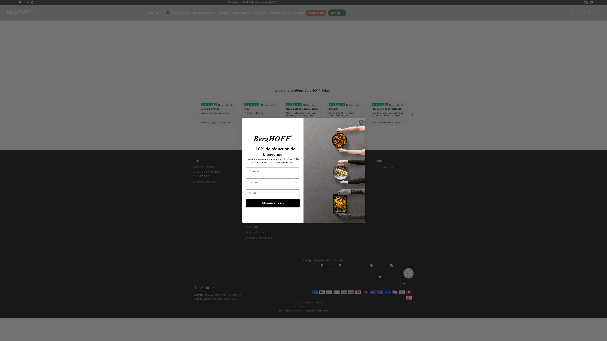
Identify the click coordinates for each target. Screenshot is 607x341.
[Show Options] (296, 182)
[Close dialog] (361, 122)
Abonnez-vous (273, 203)
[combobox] (272, 182)
